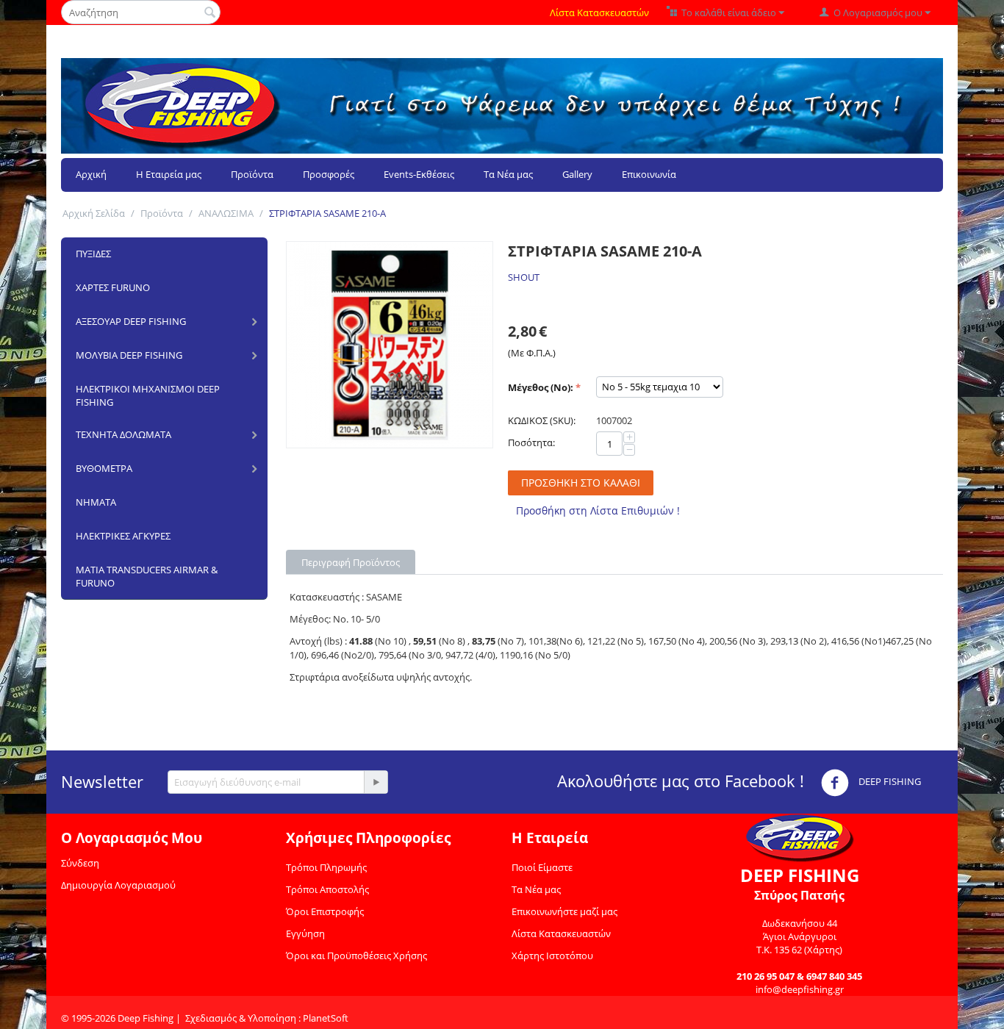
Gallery (577, 174)
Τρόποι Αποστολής (327, 889)
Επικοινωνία (649, 174)
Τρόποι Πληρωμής (326, 867)
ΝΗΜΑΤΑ (96, 502)
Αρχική (91, 174)
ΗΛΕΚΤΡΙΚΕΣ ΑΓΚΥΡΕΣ (123, 535)
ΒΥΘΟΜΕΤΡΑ (104, 468)
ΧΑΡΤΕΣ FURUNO (113, 287)
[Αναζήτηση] (209, 13)
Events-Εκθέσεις (419, 174)
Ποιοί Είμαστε (542, 867)
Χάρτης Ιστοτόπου (552, 955)
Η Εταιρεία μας (168, 174)
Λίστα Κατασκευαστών (599, 12)
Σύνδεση (80, 863)
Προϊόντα (252, 174)
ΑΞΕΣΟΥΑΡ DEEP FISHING (131, 321)
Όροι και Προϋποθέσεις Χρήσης (356, 955)
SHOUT (523, 277)
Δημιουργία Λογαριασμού (118, 885)
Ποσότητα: (531, 442)
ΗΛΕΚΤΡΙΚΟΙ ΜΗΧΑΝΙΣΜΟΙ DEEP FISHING (148, 395)
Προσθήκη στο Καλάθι (580, 483)
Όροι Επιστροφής (325, 911)
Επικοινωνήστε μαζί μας (564, 911)
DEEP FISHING (888, 781)
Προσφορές (328, 174)
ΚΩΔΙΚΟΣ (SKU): (541, 420)
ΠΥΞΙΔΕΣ (93, 253)
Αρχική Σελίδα (93, 213)
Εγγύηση (305, 933)
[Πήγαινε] (375, 782)
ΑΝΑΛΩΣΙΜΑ (226, 213)
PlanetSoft (325, 1018)
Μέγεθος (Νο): (540, 387)
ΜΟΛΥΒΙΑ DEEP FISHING (129, 355)
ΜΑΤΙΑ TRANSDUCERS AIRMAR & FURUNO (147, 576)
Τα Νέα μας (508, 174)
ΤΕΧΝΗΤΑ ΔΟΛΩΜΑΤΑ (123, 434)
